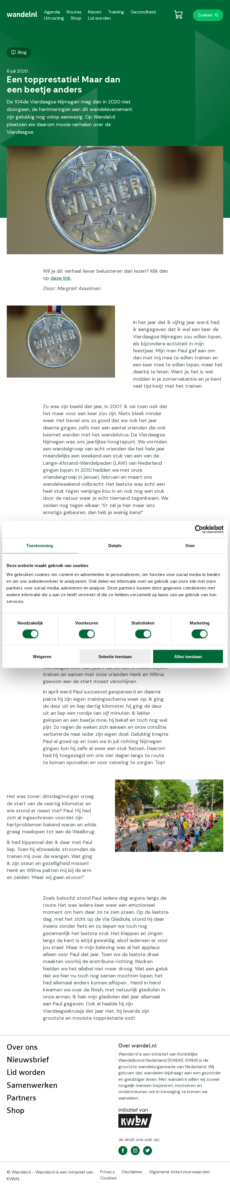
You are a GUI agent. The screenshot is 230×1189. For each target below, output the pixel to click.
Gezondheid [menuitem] (143, 12)
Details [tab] (115, 545)
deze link (60, 278)
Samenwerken (32, 1085)
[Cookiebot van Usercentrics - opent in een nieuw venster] (199, 529)
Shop (15, 1111)
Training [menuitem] (116, 12)
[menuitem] (22, 14)
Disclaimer (132, 1172)
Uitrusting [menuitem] (54, 18)
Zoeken (205, 15)
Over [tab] (190, 545)
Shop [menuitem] (76, 18)
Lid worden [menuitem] (99, 18)
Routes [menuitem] (74, 12)
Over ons (22, 1047)
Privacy (107, 1172)
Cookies (108, 1178)
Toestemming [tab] (39, 545)
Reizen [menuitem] (94, 12)
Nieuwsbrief (28, 1060)
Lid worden (26, 1073)
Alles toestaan (188, 656)
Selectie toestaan (115, 656)
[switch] (87, 634)
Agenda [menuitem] (52, 12)
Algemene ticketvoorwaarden (179, 1172)
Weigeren (42, 656)
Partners (21, 1098)
